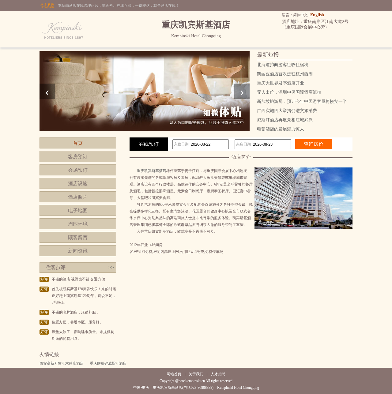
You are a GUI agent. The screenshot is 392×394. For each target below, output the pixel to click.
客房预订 (78, 156)
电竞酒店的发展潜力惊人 (280, 129)
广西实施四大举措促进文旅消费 (287, 110)
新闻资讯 (78, 250)
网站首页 (174, 374)
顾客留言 (78, 237)
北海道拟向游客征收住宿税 (282, 64)
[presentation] (47, 91)
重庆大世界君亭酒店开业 (280, 83)
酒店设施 (78, 183)
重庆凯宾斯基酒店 (151, 171)
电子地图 (78, 210)
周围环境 (78, 224)
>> (111, 267)
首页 (78, 143)
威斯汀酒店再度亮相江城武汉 (285, 120)
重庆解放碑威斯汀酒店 (108, 363)
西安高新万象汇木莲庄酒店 (62, 363)
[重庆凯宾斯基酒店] (63, 46)
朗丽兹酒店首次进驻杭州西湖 (285, 74)
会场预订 (78, 170)
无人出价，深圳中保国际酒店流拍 (289, 92)
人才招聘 (218, 374)
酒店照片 (78, 197)
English (317, 15)
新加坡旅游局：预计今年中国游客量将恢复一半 (302, 101)
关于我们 (196, 374)
